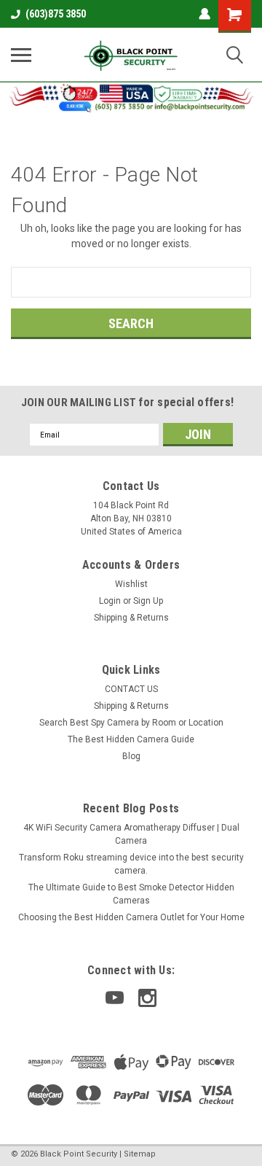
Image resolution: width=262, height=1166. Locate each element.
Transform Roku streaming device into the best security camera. (131, 864)
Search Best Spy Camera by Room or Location (131, 723)
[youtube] (115, 998)
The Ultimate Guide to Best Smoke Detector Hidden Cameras (131, 894)
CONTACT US (131, 689)
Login (110, 601)
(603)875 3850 (55, 14)
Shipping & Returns (131, 618)
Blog (131, 756)
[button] (131, 97)
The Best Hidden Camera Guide (131, 739)
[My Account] (204, 14)
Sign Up (148, 601)
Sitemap (140, 1154)
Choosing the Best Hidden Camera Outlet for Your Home (131, 917)
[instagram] (147, 998)
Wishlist (131, 584)
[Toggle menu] (21, 54)
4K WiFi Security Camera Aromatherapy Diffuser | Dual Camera (131, 834)
